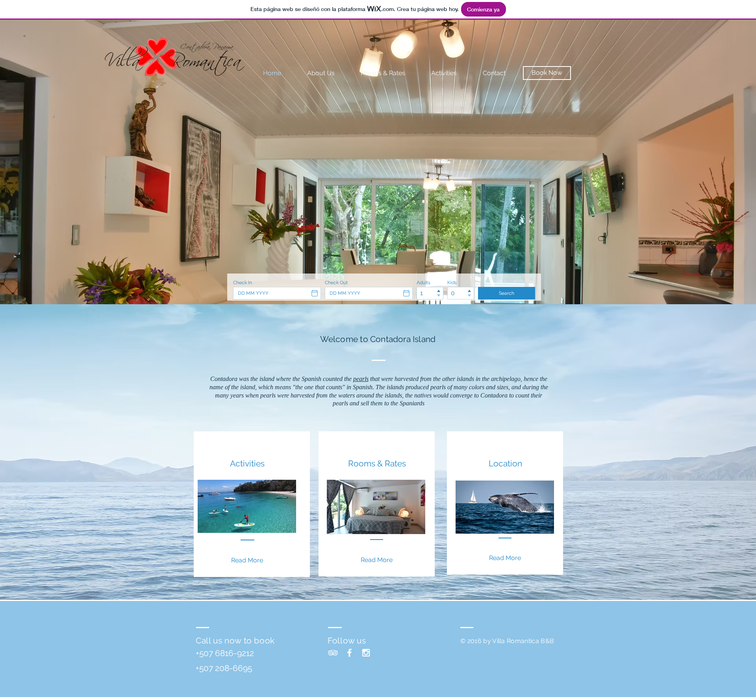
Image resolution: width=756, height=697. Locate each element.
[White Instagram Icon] (366, 652)
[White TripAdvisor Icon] (333, 652)
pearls (361, 378)
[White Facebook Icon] (349, 652)
